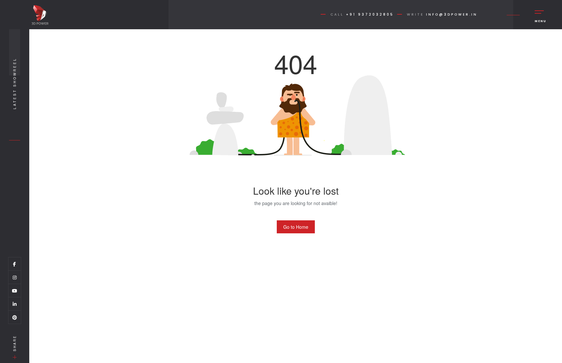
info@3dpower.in (451, 14)
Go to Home (295, 227)
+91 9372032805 (370, 14)
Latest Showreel (14, 83)
